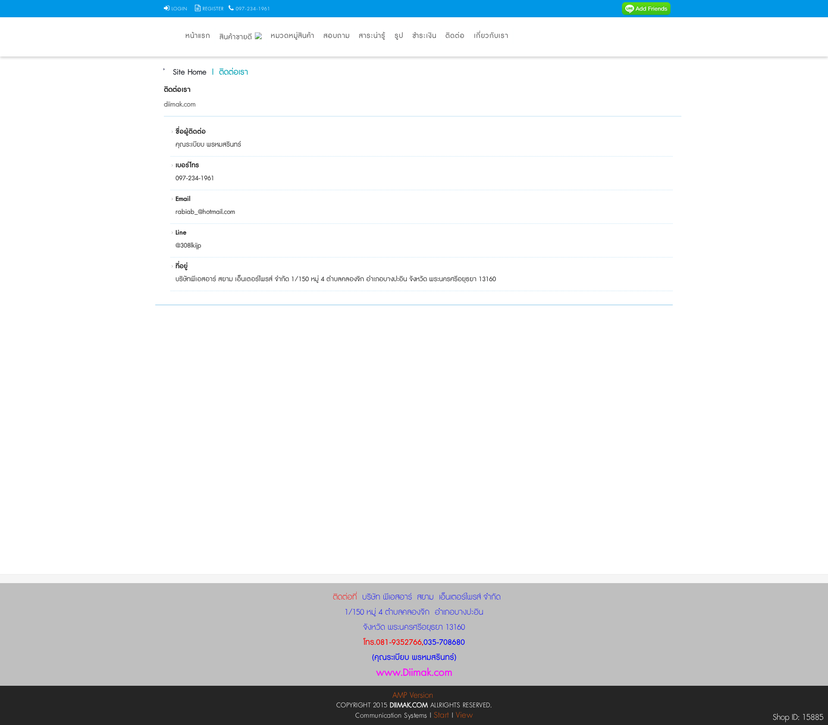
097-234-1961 (253, 9)
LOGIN (179, 9)
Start (441, 715)
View (464, 715)
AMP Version (412, 695)
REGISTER (213, 9)
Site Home (190, 72)
